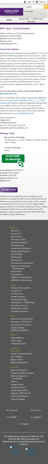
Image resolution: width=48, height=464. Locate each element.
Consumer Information (21, 325)
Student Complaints (20, 330)
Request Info (24, 19)
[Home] (35, 11)
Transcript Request (19, 396)
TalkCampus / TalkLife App (23, 302)
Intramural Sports (19, 344)
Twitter (25, 424)
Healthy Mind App (19, 299)
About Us (15, 231)
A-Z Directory (17, 294)
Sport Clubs (16, 341)
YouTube (37, 410)
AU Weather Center (19, 308)
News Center (17, 237)
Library (14, 381)
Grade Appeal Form (19, 390)
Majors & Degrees (19, 370)
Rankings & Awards (19, 242)
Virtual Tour (16, 291)
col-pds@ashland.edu (25, 113)
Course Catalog (18, 399)
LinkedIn (13, 417)
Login (29, 2)
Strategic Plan (17, 245)
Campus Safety (18, 328)
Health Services (18, 297)
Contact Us (16, 234)
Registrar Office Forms (21, 393)
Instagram (37, 417)
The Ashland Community (22, 263)
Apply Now (31, 21)
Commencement (18, 387)
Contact (42, 2)
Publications (16, 257)
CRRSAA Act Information (22, 280)
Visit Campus (17, 357)
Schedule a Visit (37, 19)
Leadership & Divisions (21, 248)
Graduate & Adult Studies (22, 373)
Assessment (16, 271)
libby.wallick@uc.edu (8, 93)
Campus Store (17, 384)
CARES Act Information (21, 277)
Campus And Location (21, 288)
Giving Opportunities (20, 251)
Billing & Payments (19, 362)
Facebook (13, 410)
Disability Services (19, 305)
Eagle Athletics (17, 338)
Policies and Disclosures (22, 319)
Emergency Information (21, 322)
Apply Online (17, 359)
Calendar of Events (19, 311)
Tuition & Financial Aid (21, 354)
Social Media (17, 254)
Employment (16, 260)
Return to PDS (9, 190)
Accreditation (17, 274)
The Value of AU (18, 240)
